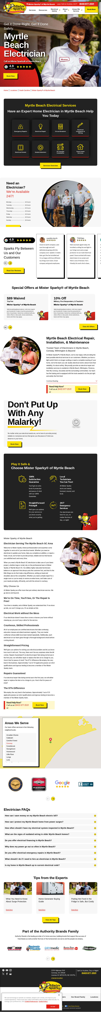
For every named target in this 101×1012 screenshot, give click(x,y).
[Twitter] (3, 974)
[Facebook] (7, 974)
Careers (62, 997)
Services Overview (50, 166)
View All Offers (88, 327)
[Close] (59, 995)
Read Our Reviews (14, 271)
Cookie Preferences (31, 1001)
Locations (13, 90)
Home (6, 90)
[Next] (10, 263)
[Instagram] (10, 970)
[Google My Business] (10, 974)
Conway (9, 743)
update (59, 4)
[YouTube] (7, 970)
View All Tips (50, 920)
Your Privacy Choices (73, 1006)
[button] (76, 423)
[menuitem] (32, 10)
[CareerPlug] (3, 970)
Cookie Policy (43, 1001)
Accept (53, 1006)
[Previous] (5, 263)
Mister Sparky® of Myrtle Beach (43, 90)
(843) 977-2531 (86, 4)
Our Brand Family (78, 997)
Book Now (91, 9)
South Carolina (24, 90)
